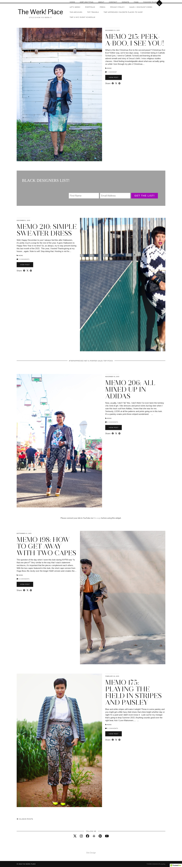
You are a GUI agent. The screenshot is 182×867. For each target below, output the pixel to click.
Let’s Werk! (75, 7)
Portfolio (90, 7)
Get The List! (144, 195)
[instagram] (81, 836)
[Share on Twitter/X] (116, 83)
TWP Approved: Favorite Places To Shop (123, 12)
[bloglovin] (93, 836)
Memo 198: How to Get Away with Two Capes (46, 546)
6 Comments (23, 579)
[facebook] (87, 836)
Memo (109, 68)
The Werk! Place (40, 12)
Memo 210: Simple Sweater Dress (47, 229)
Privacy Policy (117, 7)
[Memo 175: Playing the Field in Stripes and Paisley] (59, 740)
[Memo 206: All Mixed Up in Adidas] (59, 440)
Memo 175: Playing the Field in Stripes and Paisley (133, 692)
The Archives (76, 12)
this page (97, 518)
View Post (113, 77)
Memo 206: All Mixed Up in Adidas (130, 389)
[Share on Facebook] (112, 83)
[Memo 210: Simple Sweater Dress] (122, 284)
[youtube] (107, 836)
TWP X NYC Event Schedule (82, 17)
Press (102, 7)
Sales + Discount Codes (140, 7)
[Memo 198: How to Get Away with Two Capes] (122, 597)
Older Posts (26, 819)
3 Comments (23, 259)
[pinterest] (100, 836)
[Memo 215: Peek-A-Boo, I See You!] (59, 94)
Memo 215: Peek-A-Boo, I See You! (134, 39)
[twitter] (75, 836)
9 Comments (112, 422)
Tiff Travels (93, 12)
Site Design (91, 852)
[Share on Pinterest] (119, 83)
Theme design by (156, 864)
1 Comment (112, 72)
